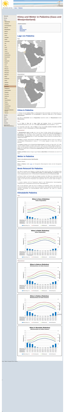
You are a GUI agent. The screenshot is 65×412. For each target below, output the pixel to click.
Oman (6, 80)
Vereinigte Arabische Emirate (9, 110)
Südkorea (7, 96)
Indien (6, 39)
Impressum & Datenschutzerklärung (9, 125)
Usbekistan (7, 107)
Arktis (5, 120)
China (6, 35)
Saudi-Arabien (8, 90)
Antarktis (6, 122)
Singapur (7, 92)
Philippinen (7, 88)
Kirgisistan (7, 60)
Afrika (5, 117)
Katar (6, 58)
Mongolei (7, 72)
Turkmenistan (8, 105)
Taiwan (6, 102)
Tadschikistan (8, 100)
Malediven (7, 70)
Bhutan (6, 31)
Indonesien (7, 41)
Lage (21, 25)
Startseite (6, 16)
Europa (5, 18)
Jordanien (7, 53)
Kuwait (6, 62)
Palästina (21, 7)
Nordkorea (7, 78)
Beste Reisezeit (23, 29)
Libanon (6, 66)
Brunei (6, 33)
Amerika (5, 115)
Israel (6, 47)
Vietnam (6, 112)
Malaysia (6, 68)
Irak (5, 43)
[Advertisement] (25, 11)
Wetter (21, 28)
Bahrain (6, 27)
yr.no (31, 163)
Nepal (6, 76)
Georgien (7, 37)
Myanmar (7, 74)
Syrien (6, 98)
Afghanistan (7, 21)
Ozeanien (6, 119)
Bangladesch (7, 29)
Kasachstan (7, 57)
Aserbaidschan (8, 25)
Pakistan (6, 84)
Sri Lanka (7, 94)
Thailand (6, 104)
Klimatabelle (22, 30)
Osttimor (6, 82)
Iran (5, 45)
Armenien (7, 23)
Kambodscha (7, 55)
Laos (6, 64)
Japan (6, 49)
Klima (21, 26)
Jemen (6, 51)
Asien (15, 7)
